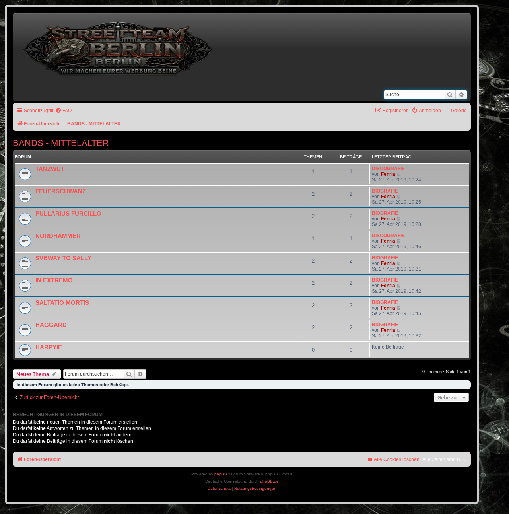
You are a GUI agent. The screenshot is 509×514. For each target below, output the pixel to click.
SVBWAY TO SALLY (63, 258)
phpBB (220, 474)
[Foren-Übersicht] (118, 46)
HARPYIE (48, 347)
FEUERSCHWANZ (60, 191)
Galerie (459, 110)
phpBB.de (269, 481)
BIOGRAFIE (385, 191)
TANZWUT (49, 169)
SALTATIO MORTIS (62, 303)
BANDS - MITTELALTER (61, 143)
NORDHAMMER (58, 236)
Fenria (388, 174)
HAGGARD (51, 325)
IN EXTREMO (54, 280)
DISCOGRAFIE (388, 168)
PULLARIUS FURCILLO (68, 213)
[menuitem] (63, 110)
